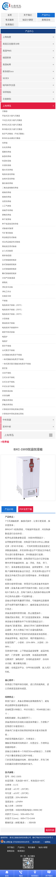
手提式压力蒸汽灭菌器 (11, 116)
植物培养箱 (6, 197)
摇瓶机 (4, 282)
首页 (10, 15)
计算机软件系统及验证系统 (13, 414)
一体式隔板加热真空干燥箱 (13, 359)
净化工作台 (6, 291)
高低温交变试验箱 (9, 246)
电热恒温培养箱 (8, 174)
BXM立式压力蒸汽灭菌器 (12, 125)
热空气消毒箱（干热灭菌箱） (13, 134)
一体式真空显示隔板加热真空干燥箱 (16, 364)
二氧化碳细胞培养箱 (10, 188)
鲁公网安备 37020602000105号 (16, 842)
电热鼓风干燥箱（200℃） (12, 305)
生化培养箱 (6, 147)
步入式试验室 (7, 251)
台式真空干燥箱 (8, 350)
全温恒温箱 (6, 165)
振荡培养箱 (6, 156)
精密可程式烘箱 (8, 332)
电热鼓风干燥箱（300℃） (12, 314)
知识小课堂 (28, 20)
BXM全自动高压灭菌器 (11, 138)
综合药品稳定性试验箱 (11, 242)
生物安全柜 (6, 296)
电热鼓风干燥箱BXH (10, 328)
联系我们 (10, 24)
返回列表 (50, 830)
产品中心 (46, 15)
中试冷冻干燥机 (8, 386)
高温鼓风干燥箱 (8, 323)
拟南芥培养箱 (7, 210)
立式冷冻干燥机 (8, 377)
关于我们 (28, 15)
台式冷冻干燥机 (8, 382)
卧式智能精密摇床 (9, 264)
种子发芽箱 (6, 219)
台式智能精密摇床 (9, 269)
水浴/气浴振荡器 (8, 278)
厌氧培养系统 (7, 405)
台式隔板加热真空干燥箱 (12, 355)
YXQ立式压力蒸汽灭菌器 (12, 120)
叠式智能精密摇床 (9, 273)
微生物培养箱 (7, 183)
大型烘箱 (5, 319)
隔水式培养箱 (7, 170)
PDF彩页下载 (25, 509)
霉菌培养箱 (6, 152)
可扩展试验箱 (7, 233)
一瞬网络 (46, 842)
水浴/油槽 (6, 395)
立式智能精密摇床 (9, 260)
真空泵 (4, 368)
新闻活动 (46, 20)
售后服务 (10, 20)
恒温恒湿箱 (6, 161)
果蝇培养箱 (6, 215)
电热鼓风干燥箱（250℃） (12, 310)
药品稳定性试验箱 (9, 237)
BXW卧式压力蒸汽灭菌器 (12, 129)
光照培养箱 (6, 201)
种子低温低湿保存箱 (10, 224)
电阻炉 (4, 341)
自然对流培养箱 (8, 179)
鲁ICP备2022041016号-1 (42, 837)
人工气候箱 (6, 206)
